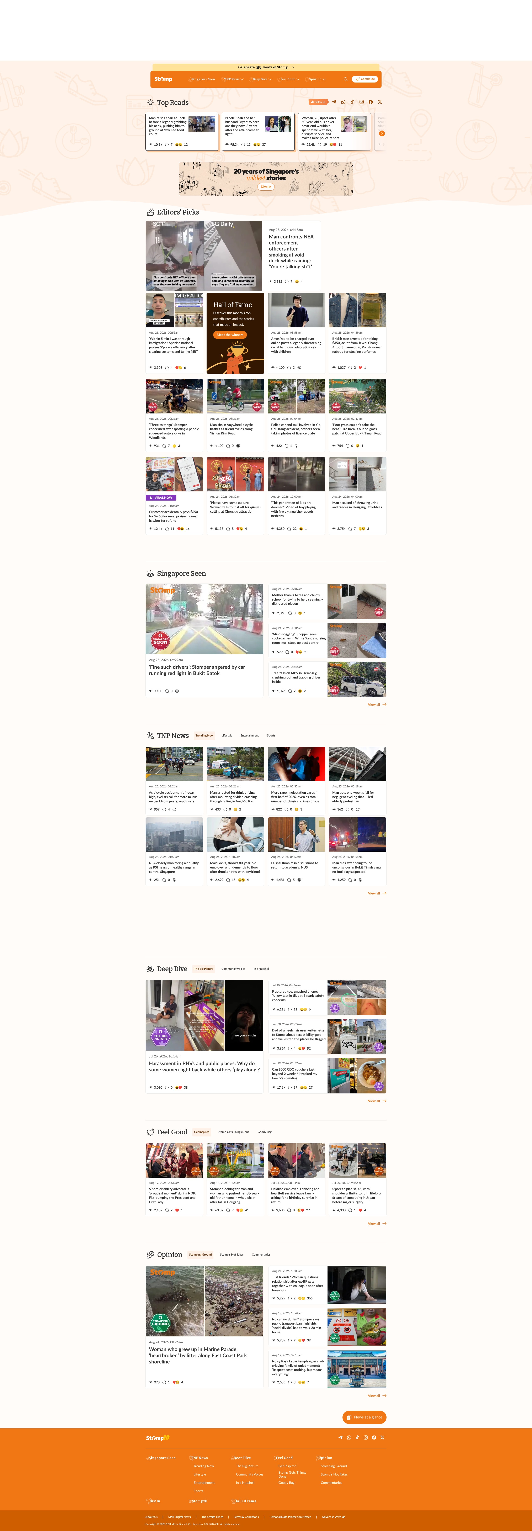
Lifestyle (200, 1474)
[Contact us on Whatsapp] (343, 102)
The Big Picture (247, 1466)
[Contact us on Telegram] (334, 102)
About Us (151, 1517)
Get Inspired (287, 1466)
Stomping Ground (334, 1466)
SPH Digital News (179, 1517)
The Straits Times (212, 1517)
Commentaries (331, 1482)
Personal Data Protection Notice (290, 1517)
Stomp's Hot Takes (334, 1474)
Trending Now (204, 1466)
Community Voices (249, 1474)
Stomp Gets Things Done (292, 1474)
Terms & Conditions (246, 1517)
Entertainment (204, 1482)
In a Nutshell (245, 1482)
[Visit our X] (380, 102)
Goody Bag (286, 1482)
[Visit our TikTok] (352, 102)
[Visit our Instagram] (361, 102)
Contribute (368, 79)
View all (374, 704)
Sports (198, 1491)
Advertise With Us (333, 1517)
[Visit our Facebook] (371, 102)
